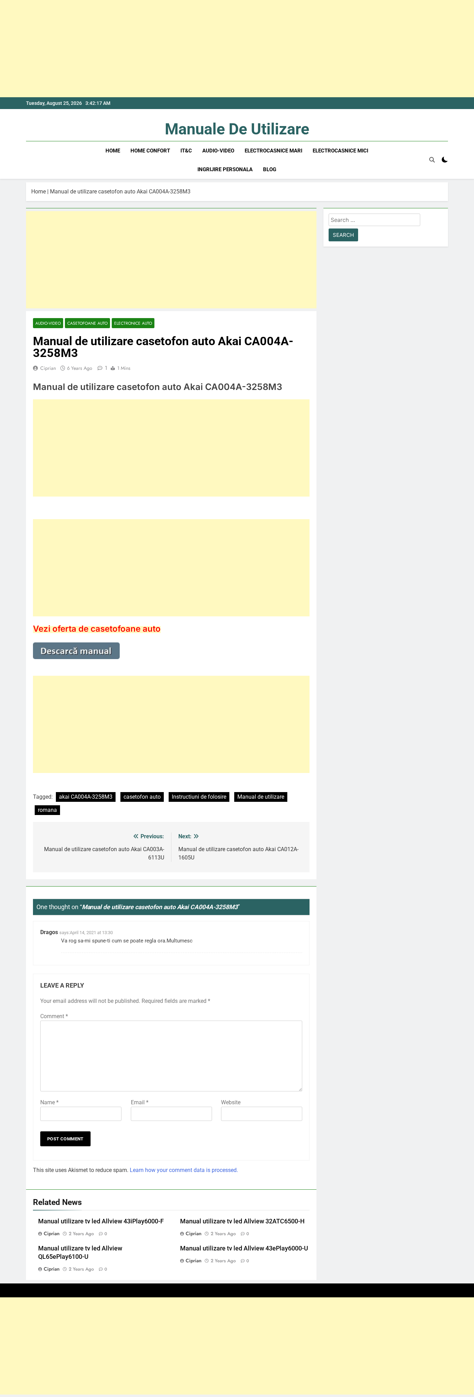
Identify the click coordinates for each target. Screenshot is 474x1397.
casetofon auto (142, 796)
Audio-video (218, 151)
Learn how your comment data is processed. (184, 1170)
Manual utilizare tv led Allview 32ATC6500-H (242, 1221)
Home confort (150, 151)
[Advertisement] (208, 48)
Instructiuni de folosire (199, 796)
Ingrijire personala (225, 169)
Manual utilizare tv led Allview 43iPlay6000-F (101, 1221)
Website (230, 1102)
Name (49, 1102)
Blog (269, 169)
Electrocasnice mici (340, 151)
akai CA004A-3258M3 (85, 796)
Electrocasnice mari (273, 151)
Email (140, 1102)
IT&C (186, 151)
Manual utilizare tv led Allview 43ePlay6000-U (244, 1248)
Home (112, 151)
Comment (54, 1016)
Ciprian (48, 368)
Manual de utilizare (260, 796)
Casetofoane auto (87, 323)
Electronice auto (133, 323)
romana (47, 810)
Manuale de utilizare (237, 129)
